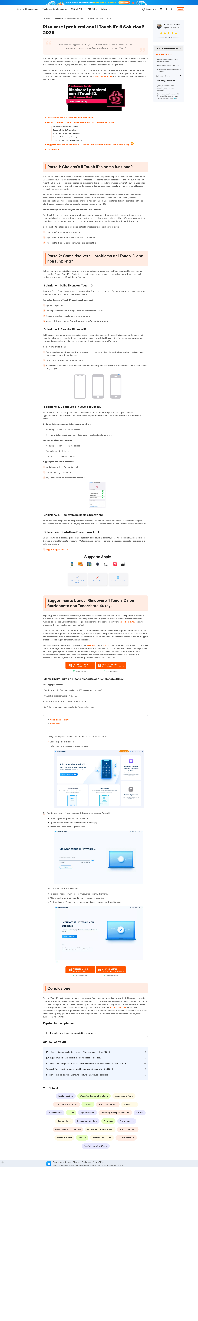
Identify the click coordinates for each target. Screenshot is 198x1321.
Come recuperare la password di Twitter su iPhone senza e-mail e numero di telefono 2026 (168, 96)
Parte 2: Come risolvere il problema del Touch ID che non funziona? (80, 122)
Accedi (180, 9)
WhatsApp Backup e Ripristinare (94, 1096)
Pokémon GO (130, 1104)
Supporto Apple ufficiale (57, 549)
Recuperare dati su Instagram (100, 1129)
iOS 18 (71, 1112)
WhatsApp (108, 1121)
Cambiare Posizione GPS (66, 1104)
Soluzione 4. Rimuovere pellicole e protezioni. (68, 137)
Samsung (88, 1104)
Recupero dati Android (87, 1121)
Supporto (150, 9)
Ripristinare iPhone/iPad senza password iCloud (167, 61)
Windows (91, 645)
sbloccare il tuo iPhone (103, 76)
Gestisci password (126, 1138)
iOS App (139, 1112)
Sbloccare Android (128, 1129)
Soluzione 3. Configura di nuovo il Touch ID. (67, 133)
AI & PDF (91, 9)
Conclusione (53, 149)
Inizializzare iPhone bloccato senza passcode (169, 70)
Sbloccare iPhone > (60, 19)
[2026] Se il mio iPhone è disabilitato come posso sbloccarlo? (165, 88)
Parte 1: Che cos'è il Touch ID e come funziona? (70, 117)
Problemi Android (65, 1096)
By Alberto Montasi (172, 24)
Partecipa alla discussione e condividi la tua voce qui (73, 1033)
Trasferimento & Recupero (54, 9)
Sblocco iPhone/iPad (167, 48)
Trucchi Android (55, 1112)
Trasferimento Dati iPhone (95, 1146)
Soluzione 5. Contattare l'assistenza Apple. (67, 140)
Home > (48, 19)
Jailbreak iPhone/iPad (101, 1138)
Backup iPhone (64, 1121)
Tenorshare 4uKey (127, 622)
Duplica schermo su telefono (68, 1129)
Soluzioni (105, 9)
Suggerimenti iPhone (124, 1096)
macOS (106, 645)
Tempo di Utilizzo (64, 1138)
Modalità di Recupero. (59, 720)
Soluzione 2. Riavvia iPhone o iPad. (65, 130)
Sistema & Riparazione (27, 9)
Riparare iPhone (87, 1112)
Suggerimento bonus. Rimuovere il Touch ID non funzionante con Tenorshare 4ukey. (89, 144)
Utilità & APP (76, 9)
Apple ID (82, 1138)
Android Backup (127, 1121)
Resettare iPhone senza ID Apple (168, 65)
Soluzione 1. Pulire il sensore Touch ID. (65, 127)
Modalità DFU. (56, 724)
